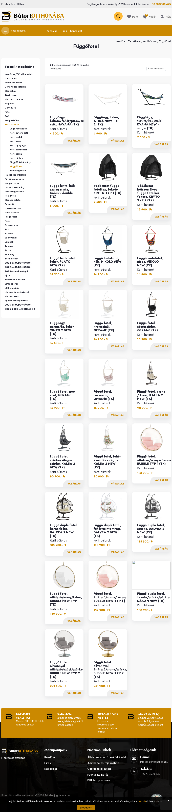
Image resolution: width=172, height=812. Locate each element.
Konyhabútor (12, 120)
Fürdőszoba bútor (15, 179)
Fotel (7, 112)
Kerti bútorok (150, 41)
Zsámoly (9, 254)
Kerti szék (15, 141)
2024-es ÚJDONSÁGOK (18, 262)
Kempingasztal (18, 170)
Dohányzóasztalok (15, 86)
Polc (7, 221)
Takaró (9, 246)
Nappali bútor (12, 183)
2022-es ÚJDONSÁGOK (18, 267)
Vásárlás (74, 140)
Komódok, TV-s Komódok (19, 74)
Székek (9, 233)
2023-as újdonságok (17, 271)
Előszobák (10, 91)
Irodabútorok (12, 212)
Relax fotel (10, 195)
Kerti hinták (16, 158)
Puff (7, 116)
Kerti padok (16, 137)
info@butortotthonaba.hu (154, 761)
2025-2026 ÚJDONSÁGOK (20, 309)
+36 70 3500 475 (150, 773)
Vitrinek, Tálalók (14, 99)
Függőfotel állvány (20, 162)
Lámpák (9, 241)
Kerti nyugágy (18, 145)
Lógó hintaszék (18, 128)
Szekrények (11, 225)
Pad (7, 229)
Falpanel (9, 103)
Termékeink (134, 41)
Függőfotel (165, 41)
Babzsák (9, 204)
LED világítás (12, 288)
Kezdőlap (121, 41)
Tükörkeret (11, 95)
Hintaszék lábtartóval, (17, 292)
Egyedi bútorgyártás (16, 300)
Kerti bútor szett (19, 132)
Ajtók (7, 275)
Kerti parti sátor (18, 149)
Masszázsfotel (13, 200)
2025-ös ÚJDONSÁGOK (18, 304)
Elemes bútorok (13, 82)
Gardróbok (11, 78)
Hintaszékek (12, 296)
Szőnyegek (11, 237)
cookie (142, 801)
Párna (8, 250)
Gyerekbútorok (13, 208)
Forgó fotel (11, 216)
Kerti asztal (16, 153)
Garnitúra (10, 107)
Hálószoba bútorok (15, 174)
